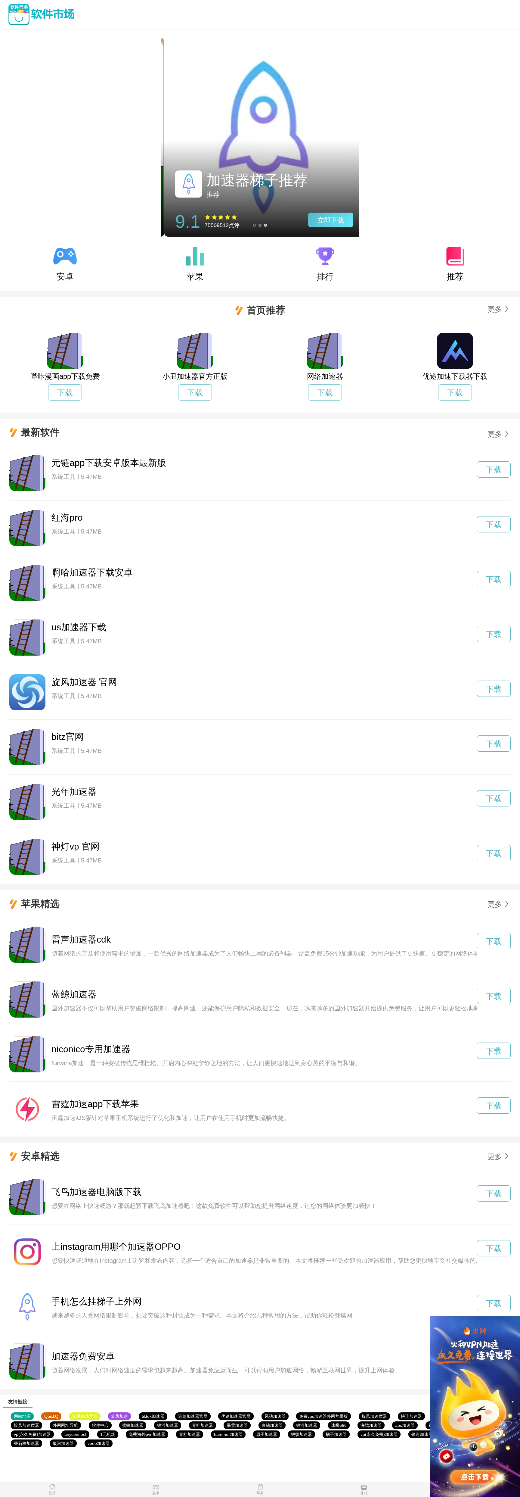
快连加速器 (411, 1416)
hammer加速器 (228, 1434)
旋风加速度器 (85, 1416)
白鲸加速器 (272, 1425)
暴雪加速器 (237, 1425)
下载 (65, 392)
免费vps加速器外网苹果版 (323, 1416)
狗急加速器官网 (193, 1416)
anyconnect (75, 1434)
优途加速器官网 (236, 1416)
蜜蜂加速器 (132, 1425)
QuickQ (51, 1416)
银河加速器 (167, 1425)
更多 (495, 309)
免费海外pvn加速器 (147, 1434)
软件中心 (100, 1425)
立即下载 (327, 220)
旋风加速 (119, 1416)
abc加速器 (405, 1425)
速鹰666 (339, 1425)
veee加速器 (99, 1443)
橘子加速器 (336, 1434)
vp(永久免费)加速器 (32, 1434)
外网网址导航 (65, 1425)
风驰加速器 (275, 1416)
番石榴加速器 (26, 1443)
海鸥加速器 (371, 1425)
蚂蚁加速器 (301, 1434)
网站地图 (22, 1416)
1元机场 (107, 1434)
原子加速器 (266, 1434)
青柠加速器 (202, 1425)
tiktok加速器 (153, 1416)
